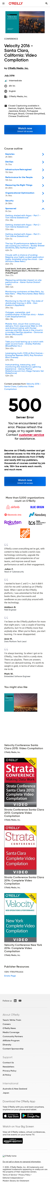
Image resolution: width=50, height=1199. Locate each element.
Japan (6, 1092)
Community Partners (13, 1036)
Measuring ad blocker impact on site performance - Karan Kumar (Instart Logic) (23, 283)
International (10, 1083)
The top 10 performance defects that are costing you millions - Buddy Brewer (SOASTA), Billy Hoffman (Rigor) (25, 246)
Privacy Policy (9, 1070)
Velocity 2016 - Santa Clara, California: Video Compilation (22, 386)
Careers (7, 1024)
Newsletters (8, 1066)
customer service (31, 435)
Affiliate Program (11, 1040)
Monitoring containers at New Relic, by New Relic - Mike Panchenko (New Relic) (24, 294)
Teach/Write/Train (12, 1020)
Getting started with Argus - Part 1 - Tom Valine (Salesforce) (23, 217)
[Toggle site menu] (3, 3)
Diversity (7, 1044)
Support (8, 1057)
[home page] (16, 3)
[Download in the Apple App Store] (11, 1118)
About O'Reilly (11, 1014)
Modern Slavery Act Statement (16, 1181)
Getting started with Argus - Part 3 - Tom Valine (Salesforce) (23, 236)
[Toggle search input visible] (46, 3)
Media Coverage (11, 1032)
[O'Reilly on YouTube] (20, 1000)
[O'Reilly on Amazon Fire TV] (13, 1143)
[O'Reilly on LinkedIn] (15, 1000)
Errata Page (10, 976)
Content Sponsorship (13, 1048)
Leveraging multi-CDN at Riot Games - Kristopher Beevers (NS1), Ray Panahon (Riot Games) (24, 356)
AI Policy (7, 1074)
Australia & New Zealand (15, 1088)
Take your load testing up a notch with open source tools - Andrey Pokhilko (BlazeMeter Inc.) (24, 345)
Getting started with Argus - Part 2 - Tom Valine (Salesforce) (23, 227)
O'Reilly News (9, 1028)
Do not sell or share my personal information (22, 1162)
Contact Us (8, 1062)
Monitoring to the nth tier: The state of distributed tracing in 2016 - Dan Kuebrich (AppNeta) (24, 304)
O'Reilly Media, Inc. (18, 96)
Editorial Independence (13, 1178)
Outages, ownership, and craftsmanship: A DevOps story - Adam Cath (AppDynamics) (24, 315)
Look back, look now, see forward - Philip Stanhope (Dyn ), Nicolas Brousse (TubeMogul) (24, 272)
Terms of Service (10, 1175)
